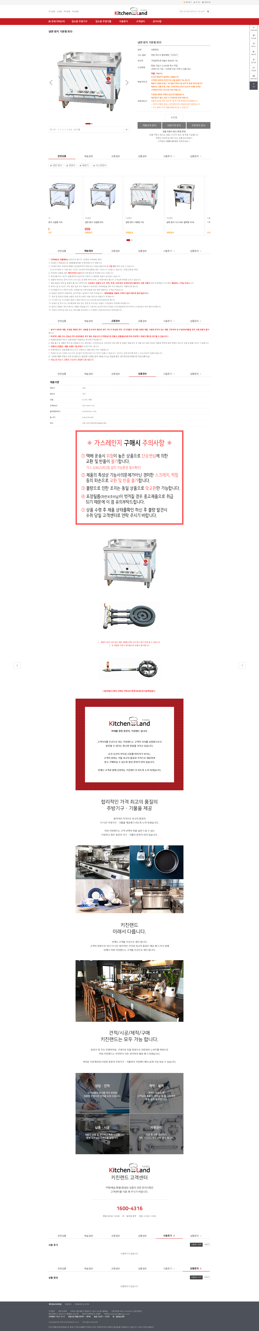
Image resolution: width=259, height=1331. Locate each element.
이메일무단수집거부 (81, 1304)
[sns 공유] (126, 129)
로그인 (198, 2)
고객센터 (140, 21)
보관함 (174, 117)
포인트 (140, 61)
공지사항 (157, 21)
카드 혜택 (142, 55)
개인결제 (253, 70)
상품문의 (195, 156)
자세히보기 (174, 55)
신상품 (59, 11)
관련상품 (62, 156)
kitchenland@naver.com (119, 1314)
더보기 (206, 1244)
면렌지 (71, 165)
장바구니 (253, 45)
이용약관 (68, 1304)
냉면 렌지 (57, 165)
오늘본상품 (254, 28)
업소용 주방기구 (79, 21)
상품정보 (142, 156)
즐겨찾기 (189, 2)
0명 (54, 130)
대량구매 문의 (174, 125)
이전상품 (16, 665)
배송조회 (253, 53)
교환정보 (115, 156)
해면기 (85, 165)
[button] (86, 123)
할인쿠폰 (253, 61)
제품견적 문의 (149, 125)
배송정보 (88, 156)
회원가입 (207, 2)
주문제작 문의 (198, 125)
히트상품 (67, 11)
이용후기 (123, 21)
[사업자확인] (137, 1311)
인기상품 (52, 11)
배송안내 (159, 73)
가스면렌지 (100, 165)
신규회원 (141, 67)
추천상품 (75, 11)
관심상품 (253, 36)
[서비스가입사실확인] (146, 1327)
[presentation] (51, 82)
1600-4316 (60, 1317)
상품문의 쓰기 (196, 1277)
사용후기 (169, 156)
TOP (253, 87)
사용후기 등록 (196, 1244)
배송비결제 (254, 78)
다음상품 (242, 665)
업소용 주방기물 (103, 21)
